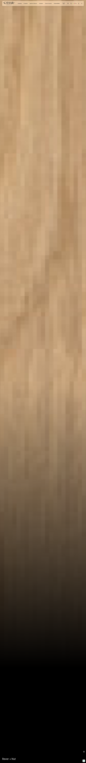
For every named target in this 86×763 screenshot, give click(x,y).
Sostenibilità (57, 3)
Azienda (20, 3)
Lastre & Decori (33, 3)
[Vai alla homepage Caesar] (8, 3)
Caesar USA (63, 3)
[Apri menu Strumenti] (68, 3)
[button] (84, 751)
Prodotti (26, 3)
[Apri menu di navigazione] (82, 3)
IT (76, 3)
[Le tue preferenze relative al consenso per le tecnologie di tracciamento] (84, 761)
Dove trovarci (48, 3)
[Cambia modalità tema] (71, 3)
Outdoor (41, 3)
